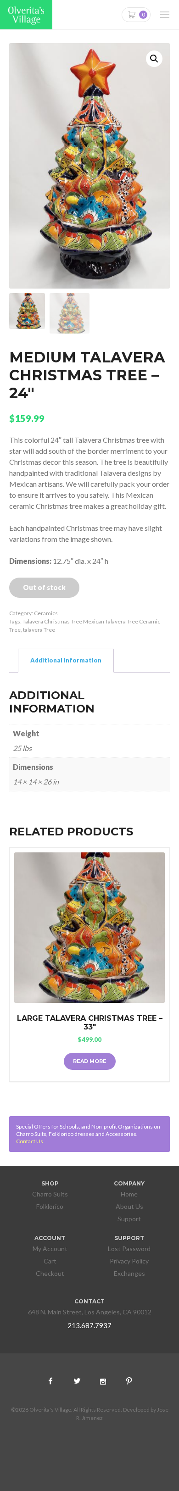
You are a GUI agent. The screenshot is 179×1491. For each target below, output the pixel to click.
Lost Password (129, 1248)
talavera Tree (39, 629)
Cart (50, 1261)
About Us (129, 1206)
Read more (89, 1061)
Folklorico (49, 1206)
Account (49, 1238)
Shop (50, 1183)
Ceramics (46, 613)
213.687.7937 (89, 1325)
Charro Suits (50, 1194)
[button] (154, 58)
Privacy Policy (129, 1261)
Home (129, 1194)
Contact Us (29, 1141)
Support (129, 1219)
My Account (50, 1248)
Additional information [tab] (65, 660)
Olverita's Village (26, 15)
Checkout (50, 1273)
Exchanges (129, 1273)
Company (129, 1183)
